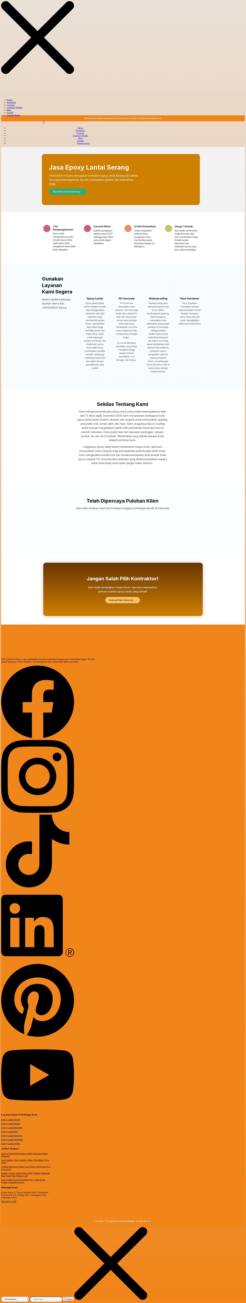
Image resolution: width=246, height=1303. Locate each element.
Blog (9, 110)
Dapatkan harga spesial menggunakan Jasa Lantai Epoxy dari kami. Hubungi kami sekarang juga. (123, 118)
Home (9, 100)
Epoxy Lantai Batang (10, 1123)
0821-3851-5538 (8, 1201)
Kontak (10, 112)
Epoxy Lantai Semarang (12, 1139)
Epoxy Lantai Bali (9, 1131)
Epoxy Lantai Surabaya (11, 1135)
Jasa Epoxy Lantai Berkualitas (122, 1221)
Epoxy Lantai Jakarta (10, 1143)
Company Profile (14, 107)
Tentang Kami (13, 115)
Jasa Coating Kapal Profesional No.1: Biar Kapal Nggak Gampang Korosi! (23, 1181)
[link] (37, 737)
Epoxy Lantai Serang (10, 1119)
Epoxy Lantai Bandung (11, 1127)
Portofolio (11, 102)
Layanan (11, 105)
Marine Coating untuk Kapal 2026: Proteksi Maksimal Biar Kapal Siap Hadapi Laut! (25, 1174)
